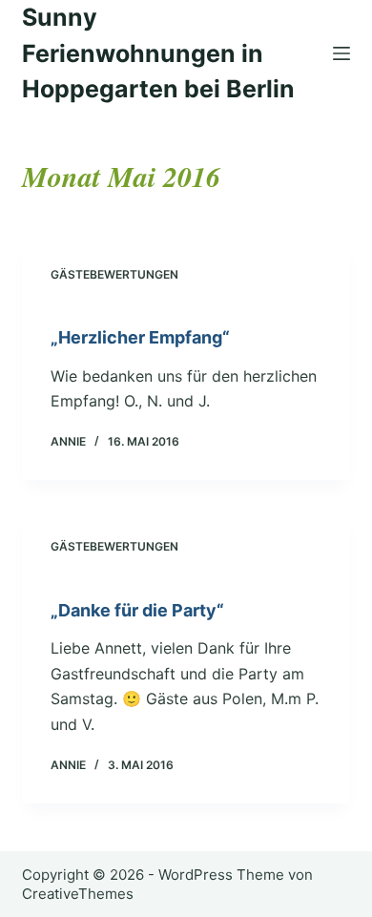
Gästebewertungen (114, 274)
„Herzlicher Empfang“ (140, 337)
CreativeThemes (78, 894)
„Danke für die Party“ (137, 610)
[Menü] (341, 53)
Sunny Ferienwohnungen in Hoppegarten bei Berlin (158, 53)
